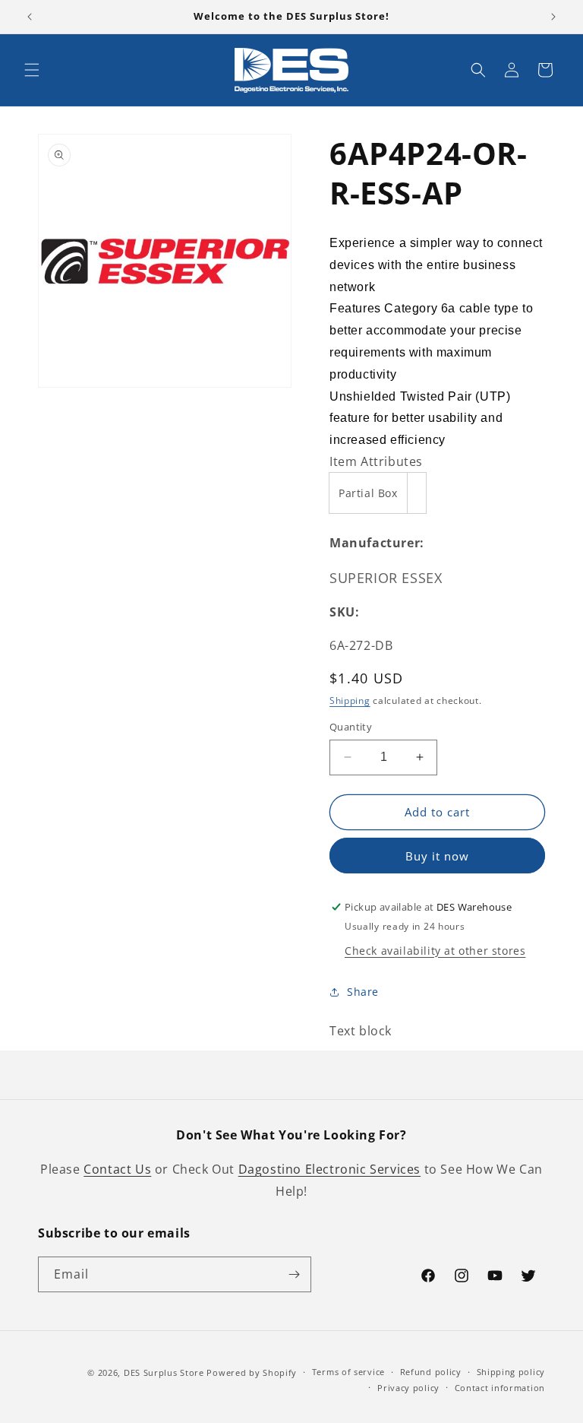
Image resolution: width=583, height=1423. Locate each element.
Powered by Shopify (251, 1372)
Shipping (349, 700)
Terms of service (348, 1371)
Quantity (350, 727)
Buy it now (437, 856)
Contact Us (117, 1169)
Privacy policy (408, 1387)
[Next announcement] (553, 16)
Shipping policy (511, 1371)
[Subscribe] (293, 1274)
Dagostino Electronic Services (329, 1169)
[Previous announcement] (29, 16)
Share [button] (363, 991)
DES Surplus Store (164, 1372)
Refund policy (431, 1371)
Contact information (500, 1387)
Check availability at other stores (435, 950)
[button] (32, 70)
